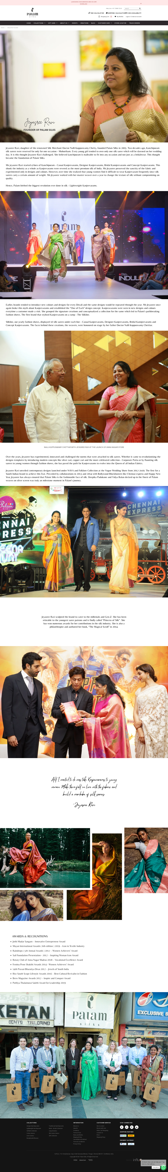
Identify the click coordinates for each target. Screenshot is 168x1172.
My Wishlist (120, 16)
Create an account (136, 16)
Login (127, 16)
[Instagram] (126, 1127)
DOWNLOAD (83, 3)
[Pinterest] (131, 1127)
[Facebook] (121, 1127)
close (140, 3)
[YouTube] (136, 1127)
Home (2, 27)
